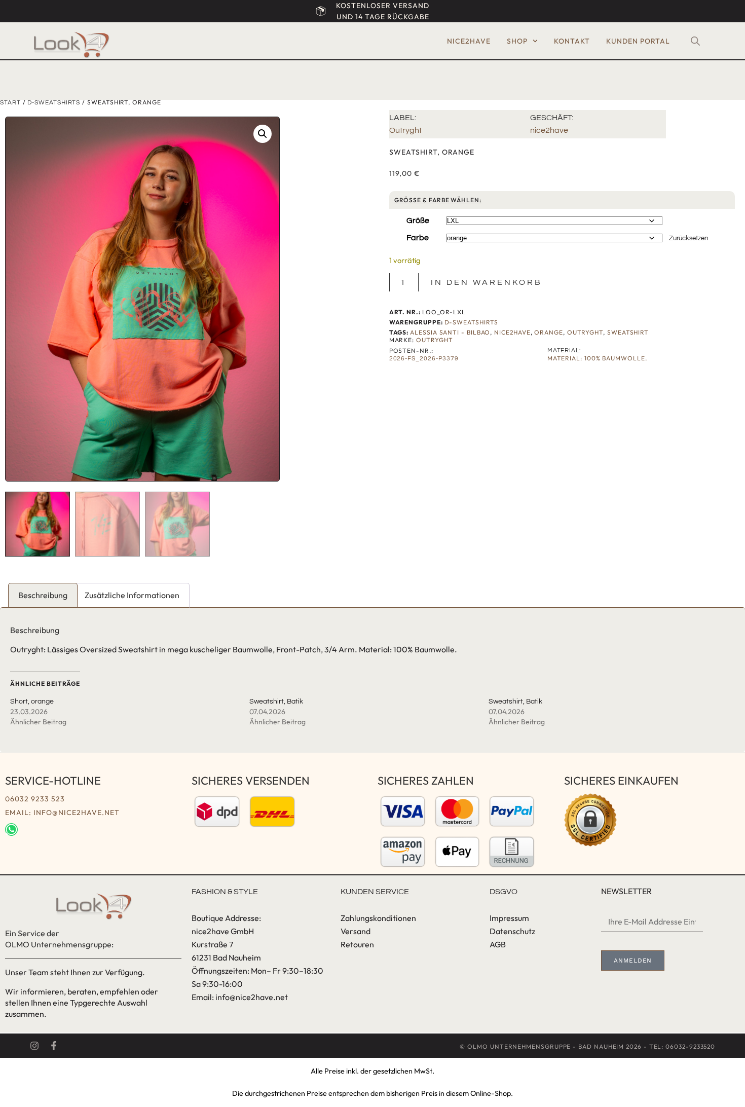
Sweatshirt (628, 332)
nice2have (469, 41)
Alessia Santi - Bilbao (450, 332)
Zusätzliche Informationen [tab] (132, 595)
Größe (417, 220)
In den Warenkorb (486, 282)
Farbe (417, 238)
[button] (262, 134)
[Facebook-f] (53, 1045)
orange (548, 332)
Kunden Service (375, 892)
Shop (517, 41)
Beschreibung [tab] (42, 595)
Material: (564, 350)
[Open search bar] (695, 41)
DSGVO (503, 892)
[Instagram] (34, 1045)
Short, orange (32, 701)
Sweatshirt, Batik (276, 701)
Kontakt (572, 41)
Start (10, 102)
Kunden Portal (638, 41)
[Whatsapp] (11, 829)
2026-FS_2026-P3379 (424, 358)
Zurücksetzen (688, 238)
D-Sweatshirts (53, 102)
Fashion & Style (225, 892)
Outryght (405, 130)
